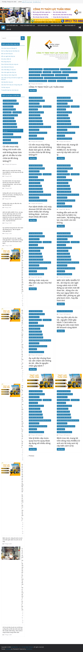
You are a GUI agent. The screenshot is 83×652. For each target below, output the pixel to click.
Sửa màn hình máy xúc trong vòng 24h (38, 81)
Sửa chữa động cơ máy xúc (47, 75)
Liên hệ (8, 29)
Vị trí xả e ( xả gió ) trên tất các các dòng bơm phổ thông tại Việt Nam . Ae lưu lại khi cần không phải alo (22, 579)
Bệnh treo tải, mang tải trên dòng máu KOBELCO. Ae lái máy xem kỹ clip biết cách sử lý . (68, 149)
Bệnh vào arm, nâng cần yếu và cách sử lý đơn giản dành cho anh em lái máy (12, 539)
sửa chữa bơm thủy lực (34, 75)
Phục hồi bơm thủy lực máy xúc (70, 72)
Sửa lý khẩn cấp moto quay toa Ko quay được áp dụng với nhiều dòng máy (39, 442)
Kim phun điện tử (70, 25)
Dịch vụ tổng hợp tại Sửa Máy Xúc (51, 69)
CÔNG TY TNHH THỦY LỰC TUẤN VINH (46, 87)
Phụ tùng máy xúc (57, 72)
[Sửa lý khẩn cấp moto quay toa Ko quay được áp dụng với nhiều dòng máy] (40, 381)
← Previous (30, 456)
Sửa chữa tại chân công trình (36, 78)
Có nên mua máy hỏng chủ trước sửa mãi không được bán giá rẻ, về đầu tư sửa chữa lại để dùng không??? (40, 149)
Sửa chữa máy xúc (12, 25)
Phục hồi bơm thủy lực (27, 25)
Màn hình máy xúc (56, 25)
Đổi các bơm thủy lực (65, 69)
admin (41, 84)
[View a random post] (80, 27)
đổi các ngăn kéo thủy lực (35, 72)
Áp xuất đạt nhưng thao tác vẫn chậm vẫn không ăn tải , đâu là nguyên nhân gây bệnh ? (40, 362)
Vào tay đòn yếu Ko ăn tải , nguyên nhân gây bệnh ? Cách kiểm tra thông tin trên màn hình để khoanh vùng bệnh (68, 322)
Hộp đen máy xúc (43, 25)
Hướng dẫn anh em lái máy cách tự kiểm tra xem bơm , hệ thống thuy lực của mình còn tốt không (68, 217)
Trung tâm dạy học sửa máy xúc (65, 81)
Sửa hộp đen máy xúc (72, 78)
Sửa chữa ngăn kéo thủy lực (62, 75)
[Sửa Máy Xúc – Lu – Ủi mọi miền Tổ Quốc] (3, 27)
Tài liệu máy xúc (52, 81)
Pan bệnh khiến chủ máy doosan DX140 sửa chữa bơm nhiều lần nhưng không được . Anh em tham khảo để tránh (40, 211)
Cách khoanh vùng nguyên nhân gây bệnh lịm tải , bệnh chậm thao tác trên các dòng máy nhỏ (22, 492)
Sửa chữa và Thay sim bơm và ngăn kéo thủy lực (55, 78)
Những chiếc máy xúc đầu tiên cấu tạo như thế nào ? (40, 283)
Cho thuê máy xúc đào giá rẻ (35, 69)
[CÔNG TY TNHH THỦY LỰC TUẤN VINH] (54, 51)
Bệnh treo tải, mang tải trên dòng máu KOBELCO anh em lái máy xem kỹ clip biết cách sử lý (68, 442)
